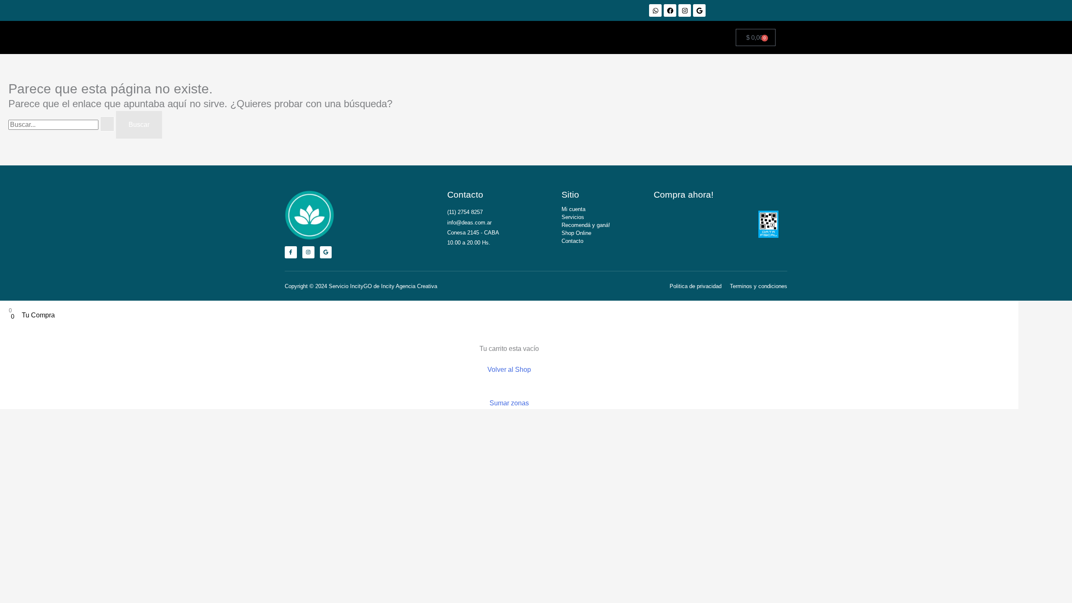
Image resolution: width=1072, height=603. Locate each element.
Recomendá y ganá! (586, 225)
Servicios (573, 217)
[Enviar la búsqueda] (107, 123)
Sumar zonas (509, 403)
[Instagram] (684, 10)
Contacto (572, 241)
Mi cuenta (573, 209)
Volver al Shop (509, 369)
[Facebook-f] (291, 252)
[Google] (699, 10)
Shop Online (576, 233)
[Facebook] (670, 10)
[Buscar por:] (62, 124)
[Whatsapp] (655, 10)
